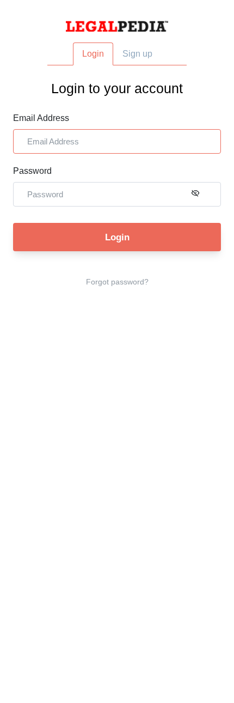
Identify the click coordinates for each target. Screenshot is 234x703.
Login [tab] (93, 53)
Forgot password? (117, 281)
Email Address (41, 118)
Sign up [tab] (137, 53)
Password (32, 170)
